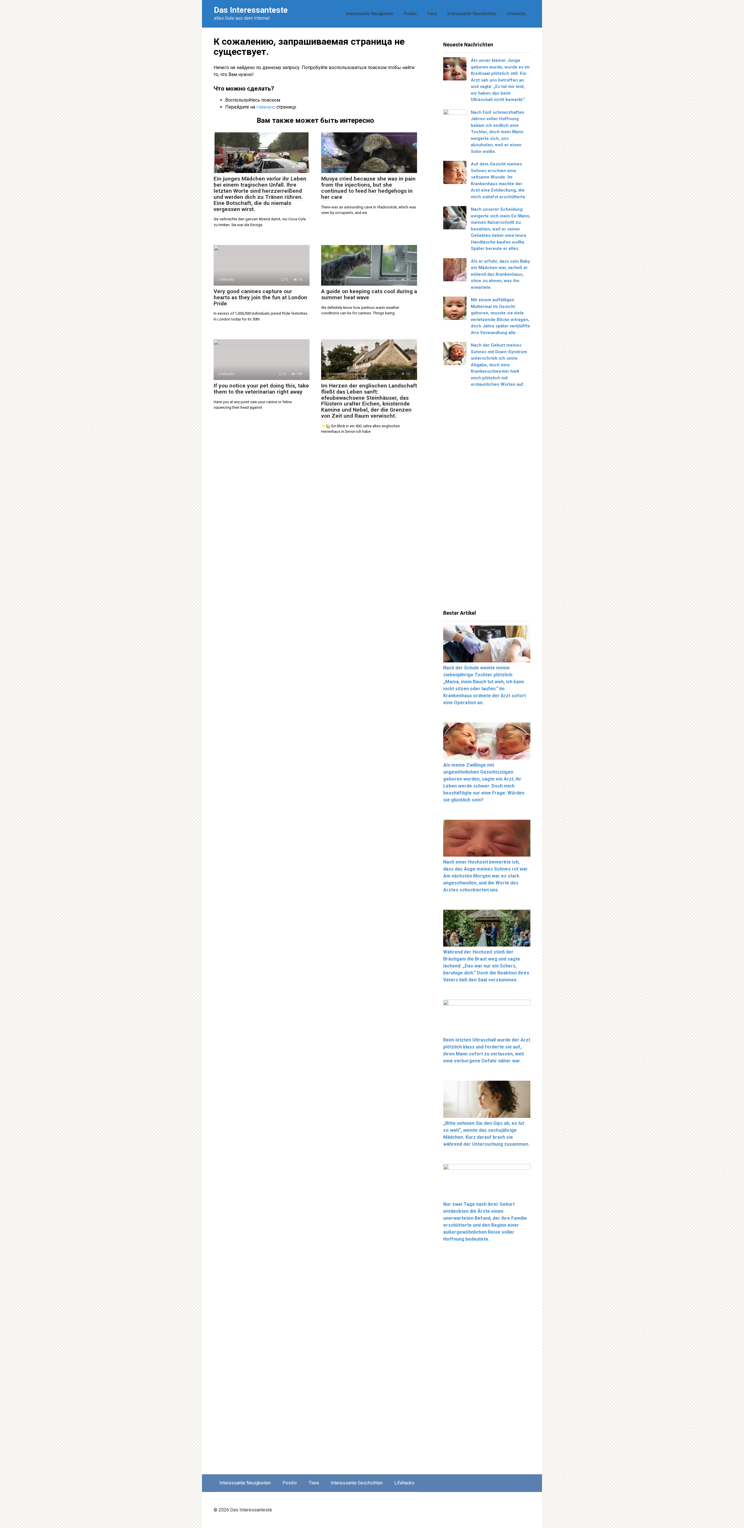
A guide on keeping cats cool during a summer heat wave (369, 294)
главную (265, 107)
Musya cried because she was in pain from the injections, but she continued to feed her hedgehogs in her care (368, 187)
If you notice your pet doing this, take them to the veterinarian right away (261, 388)
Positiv (410, 13)
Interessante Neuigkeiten (369, 13)
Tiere (432, 13)
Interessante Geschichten (471, 13)
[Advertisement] (486, 501)
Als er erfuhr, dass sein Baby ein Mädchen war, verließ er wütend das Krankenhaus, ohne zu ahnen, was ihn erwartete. (500, 274)
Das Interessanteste (251, 10)
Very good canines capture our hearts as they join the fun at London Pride (260, 297)
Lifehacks (516, 13)
